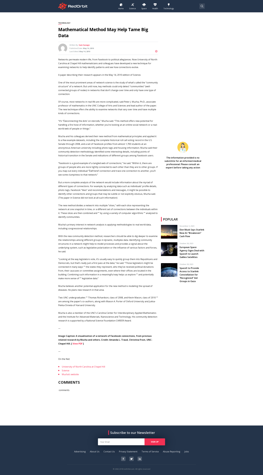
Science (65, 370)
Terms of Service (150, 451)
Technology (64, 23)
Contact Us (109, 451)
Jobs (186, 451)
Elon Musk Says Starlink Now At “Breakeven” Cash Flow (192, 233)
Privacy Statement (128, 451)
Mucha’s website (70, 374)
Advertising (80, 451)
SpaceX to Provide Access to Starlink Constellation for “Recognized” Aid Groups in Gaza (189, 275)
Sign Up (155, 441)
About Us (94, 451)
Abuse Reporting (171, 451)
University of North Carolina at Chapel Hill (83, 366)
